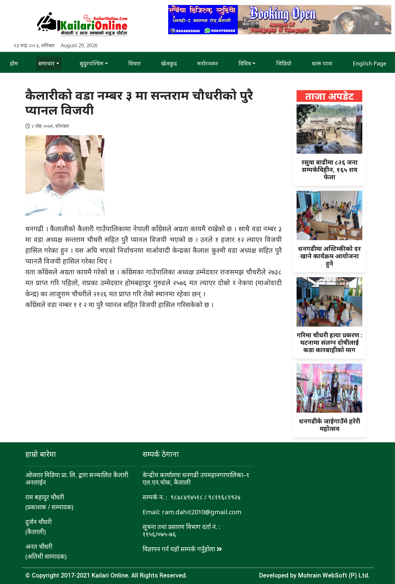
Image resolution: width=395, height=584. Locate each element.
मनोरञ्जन (207, 63)
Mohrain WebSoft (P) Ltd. (334, 575)
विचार (134, 63)
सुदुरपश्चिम (91, 63)
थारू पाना (322, 63)
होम (14, 63)
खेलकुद (169, 63)
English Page (369, 63)
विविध (245, 63)
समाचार (46, 63)
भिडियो (283, 63)
